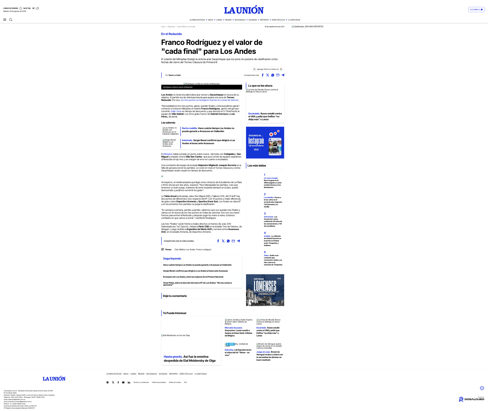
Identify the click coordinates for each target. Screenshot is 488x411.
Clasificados (294, 20)
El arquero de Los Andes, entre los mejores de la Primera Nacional (193, 277)
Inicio (210, 20)
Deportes (264, 20)
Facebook (118, 382)
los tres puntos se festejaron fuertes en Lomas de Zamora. (210, 100)
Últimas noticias (197, 20)
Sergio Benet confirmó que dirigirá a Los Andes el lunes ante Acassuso (195, 271)
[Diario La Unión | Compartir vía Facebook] (262, 75)
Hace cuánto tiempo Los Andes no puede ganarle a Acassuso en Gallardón (197, 265)
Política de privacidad (159, 382)
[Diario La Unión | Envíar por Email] (277, 75)
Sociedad (253, 20)
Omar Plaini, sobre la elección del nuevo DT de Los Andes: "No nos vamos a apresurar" (197, 284)
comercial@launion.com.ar (23, 401)
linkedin (129, 382)
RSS (185, 382)
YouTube (123, 382)
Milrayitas (168, 154)
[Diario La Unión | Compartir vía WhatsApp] (272, 75)
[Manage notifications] (482, 388)
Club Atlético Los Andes (184, 249)
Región (228, 20)
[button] (476, 9)
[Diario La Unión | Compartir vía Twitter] (267, 75)
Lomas (219, 20)
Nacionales (240, 20)
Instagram (107, 382)
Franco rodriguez (203, 249)
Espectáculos (278, 20)
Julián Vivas (176, 111)
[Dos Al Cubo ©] (471, 401)
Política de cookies (175, 382)
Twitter (113, 382)
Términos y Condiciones (141, 382)
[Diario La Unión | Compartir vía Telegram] (282, 75)
